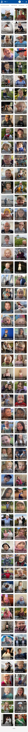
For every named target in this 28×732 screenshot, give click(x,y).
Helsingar (21, 5)
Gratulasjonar (5, 5)
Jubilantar (14, 5)
